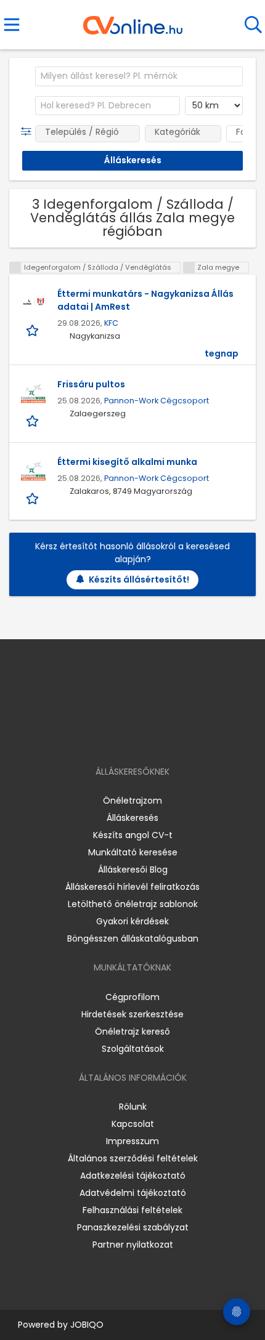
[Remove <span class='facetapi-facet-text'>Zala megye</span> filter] (189, 267)
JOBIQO (87, 1324)
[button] (28, 132)
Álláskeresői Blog (133, 869)
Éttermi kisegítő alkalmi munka (127, 462)
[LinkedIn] (145, 736)
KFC (111, 323)
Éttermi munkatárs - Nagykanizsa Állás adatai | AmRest (145, 300)
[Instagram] (125, 736)
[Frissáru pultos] (33, 393)
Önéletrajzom (132, 800)
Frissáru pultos (91, 384)
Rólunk (133, 1106)
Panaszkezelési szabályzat (133, 1227)
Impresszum (132, 1141)
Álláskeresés (132, 818)
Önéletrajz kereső (132, 1031)
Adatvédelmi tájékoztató (133, 1193)
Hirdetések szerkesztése (132, 1014)
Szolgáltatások (133, 1049)
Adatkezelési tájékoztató (133, 1175)
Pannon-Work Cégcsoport (156, 400)
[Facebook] (104, 736)
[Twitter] (163, 736)
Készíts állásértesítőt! (139, 579)
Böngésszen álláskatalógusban (132, 938)
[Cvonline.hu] (132, 21)
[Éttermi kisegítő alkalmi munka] (33, 471)
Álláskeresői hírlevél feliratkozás (132, 887)
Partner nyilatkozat (132, 1244)
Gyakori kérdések (132, 921)
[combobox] (139, 76)
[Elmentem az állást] (33, 330)
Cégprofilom (132, 997)
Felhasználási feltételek (132, 1210)
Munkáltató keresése (132, 852)
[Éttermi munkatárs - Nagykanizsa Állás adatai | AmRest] (33, 303)
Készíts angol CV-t (133, 835)
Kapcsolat (133, 1124)
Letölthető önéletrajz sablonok (133, 904)
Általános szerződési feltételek (133, 1158)
